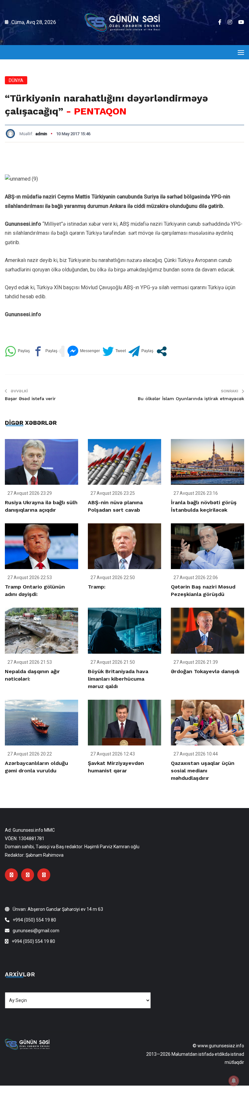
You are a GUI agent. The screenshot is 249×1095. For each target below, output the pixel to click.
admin (41, 133)
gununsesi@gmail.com (36, 930)
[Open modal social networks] (161, 351)
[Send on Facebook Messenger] (83, 351)
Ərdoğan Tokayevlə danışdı (205, 671)
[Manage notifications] (234, 1081)
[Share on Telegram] (140, 351)
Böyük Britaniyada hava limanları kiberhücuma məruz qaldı (118, 678)
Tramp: (96, 587)
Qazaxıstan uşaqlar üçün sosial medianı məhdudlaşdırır (202, 770)
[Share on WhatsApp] (17, 351)
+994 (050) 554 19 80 (34, 919)
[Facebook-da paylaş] (44, 351)
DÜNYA (16, 80)
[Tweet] (114, 351)
